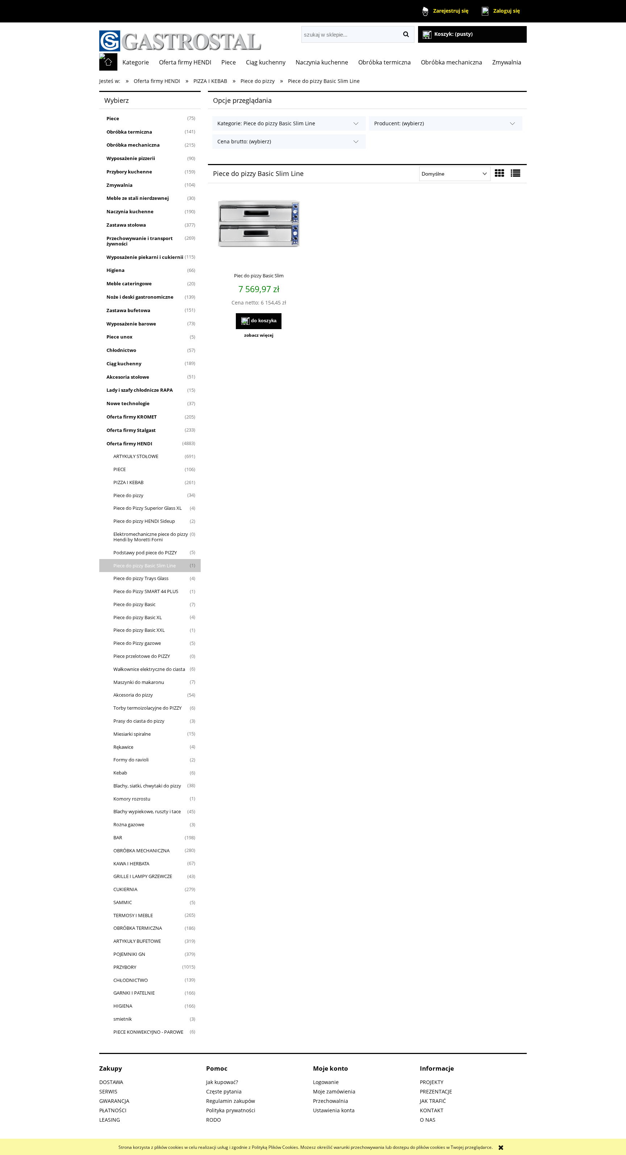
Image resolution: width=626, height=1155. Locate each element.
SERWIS (108, 1091)
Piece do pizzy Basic (134, 604)
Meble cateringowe (129, 283)
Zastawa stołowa (126, 225)
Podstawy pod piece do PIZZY (145, 552)
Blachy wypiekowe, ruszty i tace (147, 811)
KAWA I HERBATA (131, 863)
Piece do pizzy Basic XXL (139, 630)
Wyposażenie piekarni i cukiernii (145, 257)
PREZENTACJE (436, 1091)
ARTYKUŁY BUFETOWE (137, 941)
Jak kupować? (222, 1082)
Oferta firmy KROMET (132, 416)
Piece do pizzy (128, 495)
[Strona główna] (180, 38)
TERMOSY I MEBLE (133, 915)
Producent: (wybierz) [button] (399, 123)
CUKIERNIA (125, 889)
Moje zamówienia (334, 1091)
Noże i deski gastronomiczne (140, 297)
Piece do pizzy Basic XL (137, 617)
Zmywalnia (120, 185)
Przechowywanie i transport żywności (140, 241)
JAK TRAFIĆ (433, 1100)
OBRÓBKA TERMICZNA (137, 928)
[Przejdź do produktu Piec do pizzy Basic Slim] (258, 232)
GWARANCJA (114, 1100)
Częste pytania (224, 1091)
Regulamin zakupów (230, 1100)
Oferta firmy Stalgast (131, 430)
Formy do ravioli (131, 759)
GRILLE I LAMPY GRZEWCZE (142, 876)
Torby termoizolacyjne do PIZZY (147, 708)
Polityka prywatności (230, 1110)
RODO (213, 1119)
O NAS (427, 1119)
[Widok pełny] (515, 173)
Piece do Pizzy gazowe (137, 643)
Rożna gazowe (128, 824)
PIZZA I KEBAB (128, 482)
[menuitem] (135, 62)
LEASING (109, 1119)
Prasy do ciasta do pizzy (138, 721)
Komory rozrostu (131, 798)
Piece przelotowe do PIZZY (141, 656)
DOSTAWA (111, 1082)
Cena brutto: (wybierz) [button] (244, 141)
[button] (258, 335)
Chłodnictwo (121, 350)
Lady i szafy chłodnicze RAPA (140, 390)
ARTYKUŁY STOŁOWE (135, 456)
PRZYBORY (124, 967)
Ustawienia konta (334, 1110)
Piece (113, 118)
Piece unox (120, 336)
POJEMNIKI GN (129, 954)
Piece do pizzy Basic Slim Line (144, 565)
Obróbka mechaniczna (133, 145)
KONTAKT (431, 1110)
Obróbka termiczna (129, 132)
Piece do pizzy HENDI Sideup (144, 521)
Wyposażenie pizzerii (131, 158)
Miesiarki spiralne (132, 734)
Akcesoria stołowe (128, 377)
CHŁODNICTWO (130, 980)
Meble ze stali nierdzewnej (138, 198)
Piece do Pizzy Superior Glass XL (147, 508)
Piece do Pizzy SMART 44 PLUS (145, 591)
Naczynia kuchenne (130, 211)
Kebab (120, 772)
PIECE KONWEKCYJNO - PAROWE (148, 1032)
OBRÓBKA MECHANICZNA (141, 850)
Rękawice (123, 747)
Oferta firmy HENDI (129, 443)
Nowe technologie (128, 403)
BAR (117, 837)
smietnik (122, 1019)
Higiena (116, 270)
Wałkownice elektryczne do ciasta (149, 669)
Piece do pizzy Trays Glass (140, 578)
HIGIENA (122, 1006)
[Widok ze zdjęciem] (499, 173)
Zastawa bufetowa (128, 310)
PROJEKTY (431, 1082)
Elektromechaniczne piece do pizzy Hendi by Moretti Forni (150, 537)
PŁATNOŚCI (112, 1110)
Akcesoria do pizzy (133, 695)
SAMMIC (122, 902)
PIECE (119, 469)
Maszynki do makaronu (138, 682)
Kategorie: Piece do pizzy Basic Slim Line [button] (266, 123)
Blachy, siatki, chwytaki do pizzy (147, 785)
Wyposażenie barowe (131, 323)
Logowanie (326, 1082)
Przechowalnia (330, 1100)
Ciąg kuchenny (124, 363)
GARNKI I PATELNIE (134, 993)
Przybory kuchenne (129, 171)
